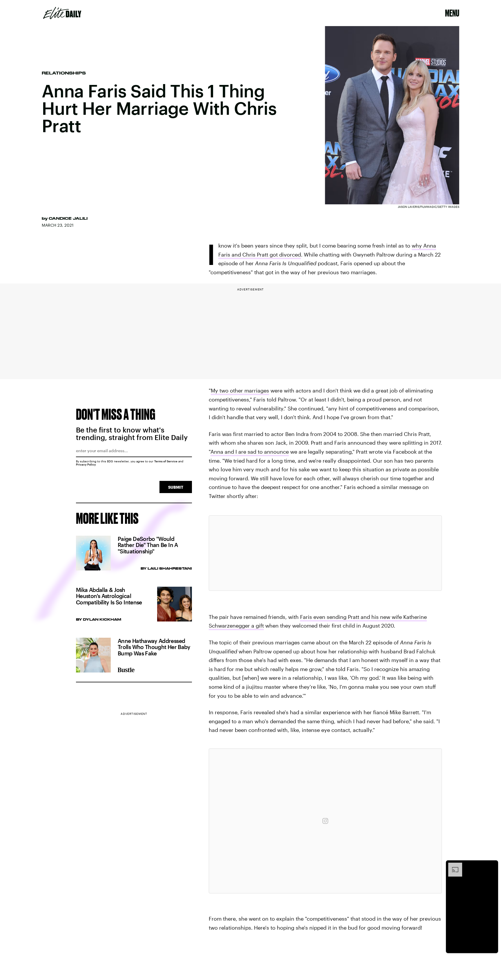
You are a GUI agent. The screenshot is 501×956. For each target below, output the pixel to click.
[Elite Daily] (62, 13)
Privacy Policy (86, 464)
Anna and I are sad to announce (249, 451)
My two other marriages (240, 390)
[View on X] (325, 553)
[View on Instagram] (325, 821)
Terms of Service (165, 461)
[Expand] (452, 865)
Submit (175, 487)
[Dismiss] (491, 865)
